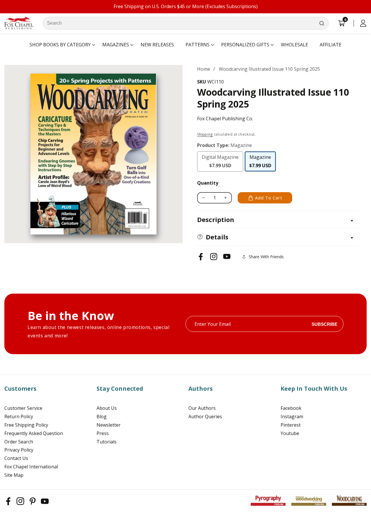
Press (103, 433)
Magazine (262, 161)
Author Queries (205, 416)
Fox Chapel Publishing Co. (225, 118)
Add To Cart (268, 198)
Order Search (18, 442)
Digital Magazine (221, 163)
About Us (107, 408)
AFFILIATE (330, 44)
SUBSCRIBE (324, 323)
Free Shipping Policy (26, 425)
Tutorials (107, 442)
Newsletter (109, 425)
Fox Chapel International (31, 466)
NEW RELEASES (157, 44)
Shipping (205, 134)
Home (203, 69)
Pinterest (291, 425)
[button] (60, 45)
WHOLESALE (294, 44)
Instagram (292, 416)
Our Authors (202, 408)
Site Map (13, 475)
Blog (102, 416)
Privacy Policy (18, 450)
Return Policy (18, 416)
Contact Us (16, 458)
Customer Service (23, 408)
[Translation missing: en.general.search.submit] (322, 23)
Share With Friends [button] (266, 256)
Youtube (290, 433)
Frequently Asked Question (33, 433)
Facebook (291, 408)
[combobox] (186, 23)
